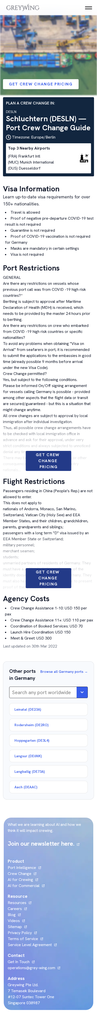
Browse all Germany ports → (64, 671)
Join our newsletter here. (43, 843)
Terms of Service (23, 938)
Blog (14, 914)
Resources (17, 902)
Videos (16, 920)
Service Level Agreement (30, 944)
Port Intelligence (22, 867)
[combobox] (12, 692)
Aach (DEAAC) (25, 787)
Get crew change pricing (41, 84)
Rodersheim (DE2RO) (31, 725)
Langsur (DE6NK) (28, 756)
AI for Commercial (24, 885)
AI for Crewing (20, 879)
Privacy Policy (20, 932)
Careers (17, 908)
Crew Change (19, 873)
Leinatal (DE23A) (27, 709)
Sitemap (15, 926)
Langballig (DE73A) (29, 771)
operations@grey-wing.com (31, 967)
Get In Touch (21, 961)
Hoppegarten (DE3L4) (31, 740)
